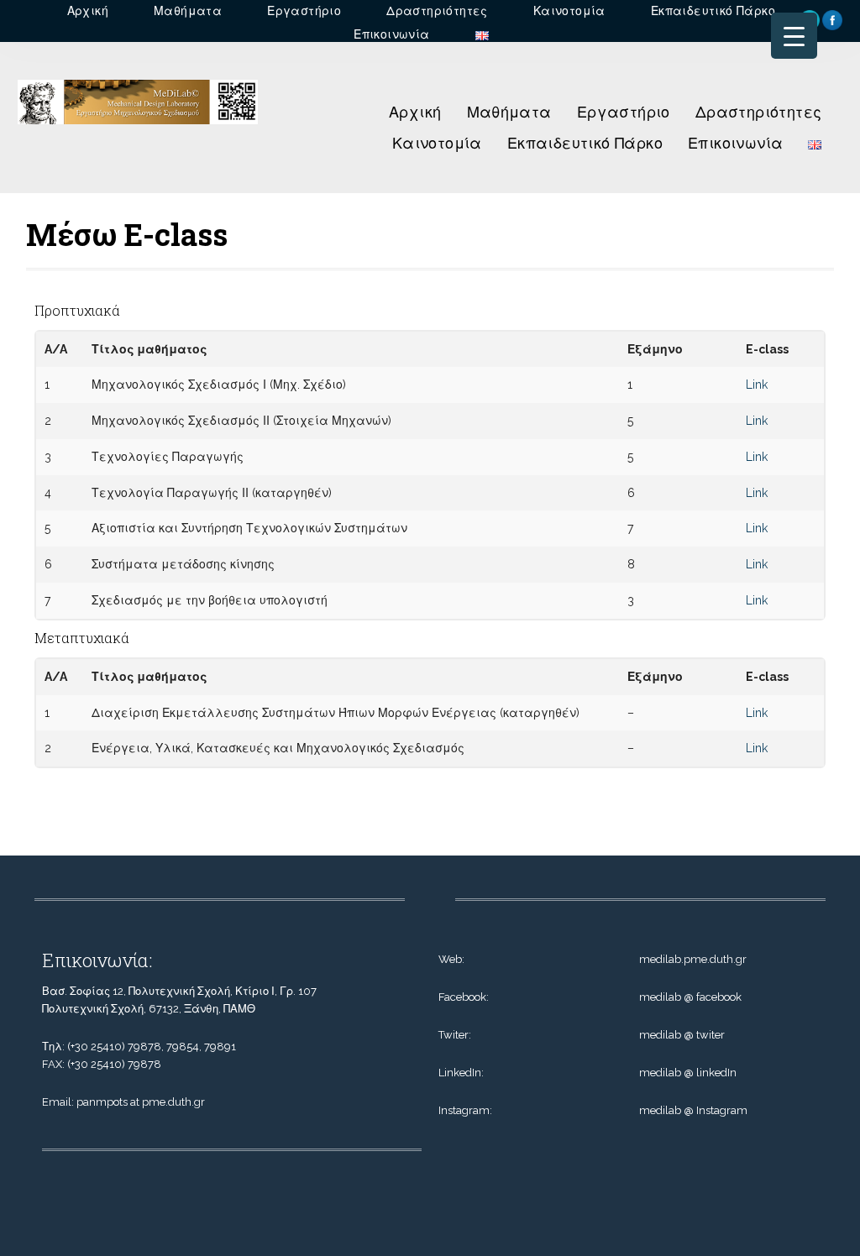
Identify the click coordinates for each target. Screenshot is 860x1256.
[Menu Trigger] (794, 36)
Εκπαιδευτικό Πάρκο (585, 143)
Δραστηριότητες (758, 112)
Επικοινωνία (735, 143)
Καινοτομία (437, 143)
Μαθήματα (509, 112)
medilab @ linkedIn (688, 1072)
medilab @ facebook (690, 997)
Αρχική (415, 112)
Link (757, 384)
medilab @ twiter (682, 1034)
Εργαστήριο (623, 112)
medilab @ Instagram (693, 1110)
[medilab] (138, 128)
